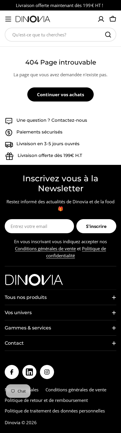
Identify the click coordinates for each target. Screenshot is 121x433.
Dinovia (12, 422)
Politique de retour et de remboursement (46, 400)
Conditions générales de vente (45, 248)
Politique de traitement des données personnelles (55, 411)
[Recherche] (108, 34)
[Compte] (101, 19)
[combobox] (60, 35)
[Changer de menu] (8, 19)
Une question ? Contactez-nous (51, 120)
